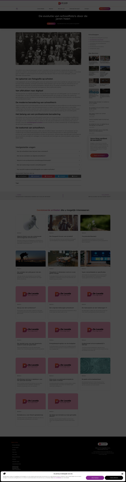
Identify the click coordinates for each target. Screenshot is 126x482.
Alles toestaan (95, 477)
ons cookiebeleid (57, 477)
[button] (122, 474)
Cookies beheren (114, 477)
